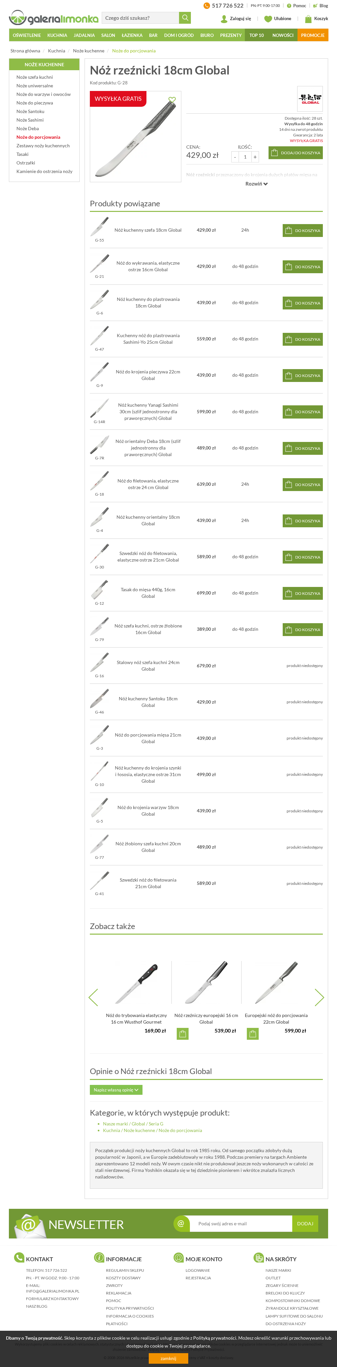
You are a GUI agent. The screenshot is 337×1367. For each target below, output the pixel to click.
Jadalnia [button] (84, 35)
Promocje (312, 35)
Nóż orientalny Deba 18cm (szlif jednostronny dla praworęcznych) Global (148, 447)
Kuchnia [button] (57, 35)
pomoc (113, 1300)
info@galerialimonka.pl (52, 1291)
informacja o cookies (130, 1316)
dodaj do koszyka (300, 152)
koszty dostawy (123, 1277)
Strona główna (25, 50)
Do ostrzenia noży (286, 1323)
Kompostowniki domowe (293, 1300)
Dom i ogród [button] (179, 35)
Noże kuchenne (88, 50)
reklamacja (118, 1293)
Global (138, 1123)
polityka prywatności (130, 1308)
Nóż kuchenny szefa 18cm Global (148, 230)
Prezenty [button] (231, 35)
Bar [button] (153, 35)
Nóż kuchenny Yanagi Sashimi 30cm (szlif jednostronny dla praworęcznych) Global (148, 411)
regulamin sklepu (125, 1270)
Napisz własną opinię (114, 1089)
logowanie (198, 1270)
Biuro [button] (207, 35)
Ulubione (282, 18)
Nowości (283, 35)
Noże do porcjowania (134, 50)
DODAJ (305, 1223)
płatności (117, 1323)
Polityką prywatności (214, 1338)
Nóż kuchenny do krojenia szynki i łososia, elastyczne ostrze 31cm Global (148, 774)
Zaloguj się (240, 18)
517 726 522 (56, 1270)
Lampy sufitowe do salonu (294, 1316)
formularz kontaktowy (52, 1298)
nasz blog (36, 1306)
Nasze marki (115, 1123)
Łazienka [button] (132, 35)
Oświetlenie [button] (27, 35)
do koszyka (307, 230)
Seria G (156, 1123)
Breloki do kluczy (285, 1293)
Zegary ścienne (282, 1285)
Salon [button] (108, 35)
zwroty (114, 1285)
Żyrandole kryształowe (292, 1308)
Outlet (273, 1277)
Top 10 (256, 35)
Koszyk (320, 18)
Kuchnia (56, 50)
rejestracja (198, 1277)
